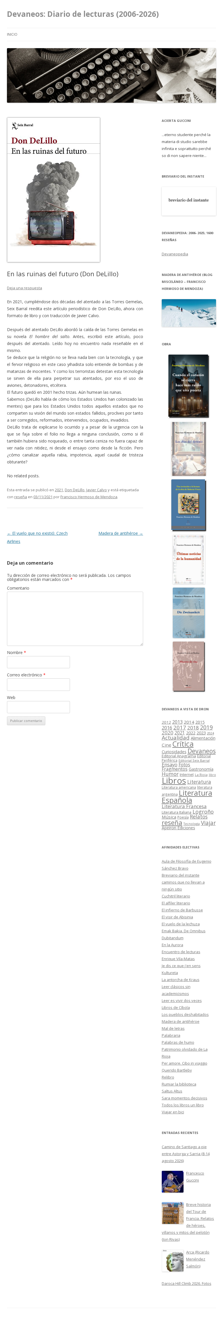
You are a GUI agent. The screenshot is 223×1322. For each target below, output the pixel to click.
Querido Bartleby (177, 1070)
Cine (166, 745)
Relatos (199, 816)
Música (169, 817)
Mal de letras (173, 1028)
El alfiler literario (176, 903)
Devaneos (202, 751)
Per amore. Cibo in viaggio (184, 1063)
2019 (206, 727)
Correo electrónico (26, 675)
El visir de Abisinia (177, 917)
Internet (187, 774)
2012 (166, 722)
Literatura (199, 782)
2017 (179, 727)
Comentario (18, 588)
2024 (210, 733)
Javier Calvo (96, 489)
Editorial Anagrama (179, 755)
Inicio (12, 34)
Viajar (208, 823)
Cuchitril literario (176, 896)
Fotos (184, 764)
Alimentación (203, 738)
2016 (167, 728)
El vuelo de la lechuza (181, 924)
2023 (201, 733)
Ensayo (169, 764)
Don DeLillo (74, 489)
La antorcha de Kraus (180, 979)
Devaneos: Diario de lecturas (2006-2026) (83, 14)
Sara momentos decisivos (184, 1098)
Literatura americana (179, 787)
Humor (170, 774)
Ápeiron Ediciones (178, 827)
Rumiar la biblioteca (179, 1084)
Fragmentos (175, 769)
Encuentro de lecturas (181, 951)
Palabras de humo (178, 1042)
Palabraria (171, 1035)
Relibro (168, 1077)
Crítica (183, 744)
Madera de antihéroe (120, 533)
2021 (59, 489)
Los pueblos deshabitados (185, 1014)
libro (212, 775)
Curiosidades (174, 751)
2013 (177, 722)
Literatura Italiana (176, 812)
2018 (193, 727)
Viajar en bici (173, 1112)
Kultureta (170, 972)
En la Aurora (172, 944)
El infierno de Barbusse (182, 910)
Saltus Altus (172, 1091)
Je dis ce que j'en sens (181, 965)
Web (11, 697)
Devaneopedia (175, 254)
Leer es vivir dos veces (182, 1000)
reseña (20, 496)
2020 (167, 732)
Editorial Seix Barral (194, 760)
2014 (189, 722)
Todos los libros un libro (183, 1105)
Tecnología (192, 824)
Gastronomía (201, 769)
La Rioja (201, 774)
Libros (174, 780)
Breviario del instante (180, 875)
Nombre (16, 652)
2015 (200, 722)
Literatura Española (187, 796)
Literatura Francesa (184, 806)
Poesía (183, 817)
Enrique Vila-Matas (178, 958)
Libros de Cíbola (176, 1007)
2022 (190, 733)
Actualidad (176, 737)
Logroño (203, 811)
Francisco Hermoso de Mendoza (88, 496)
